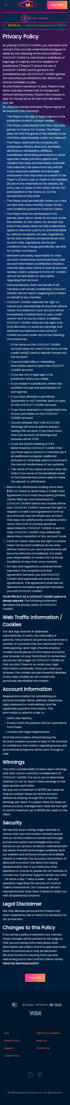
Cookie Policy (12, 1055)
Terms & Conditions (48, 1033)
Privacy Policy (12, 1040)
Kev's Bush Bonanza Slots (34, 25)
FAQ (6, 1033)
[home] (28, 7)
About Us (41, 1040)
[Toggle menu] (6, 5)
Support (8, 1048)
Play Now (57, 5)
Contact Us (43, 1048)
